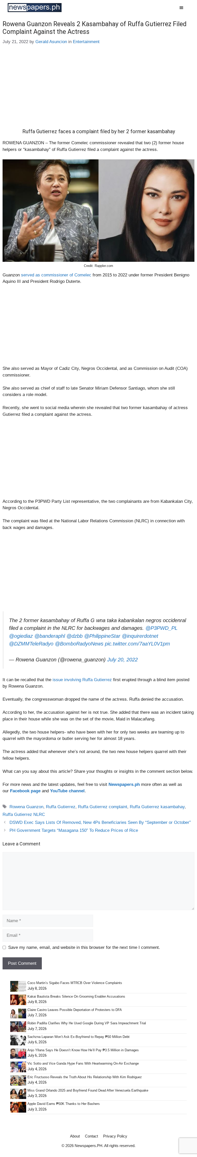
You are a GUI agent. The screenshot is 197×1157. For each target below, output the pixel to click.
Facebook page (25, 790)
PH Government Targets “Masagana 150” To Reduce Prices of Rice (73, 830)
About (75, 1136)
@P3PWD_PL (161, 628)
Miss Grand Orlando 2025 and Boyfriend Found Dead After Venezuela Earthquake (87, 1090)
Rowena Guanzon (26, 806)
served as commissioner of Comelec (57, 275)
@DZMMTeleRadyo (31, 644)
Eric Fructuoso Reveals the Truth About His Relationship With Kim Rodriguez (84, 1077)
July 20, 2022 (122, 659)
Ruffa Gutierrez (60, 806)
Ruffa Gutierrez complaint (102, 806)
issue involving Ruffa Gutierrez (81, 679)
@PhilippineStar (102, 636)
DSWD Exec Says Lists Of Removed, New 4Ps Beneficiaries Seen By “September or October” (100, 822)
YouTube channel (67, 790)
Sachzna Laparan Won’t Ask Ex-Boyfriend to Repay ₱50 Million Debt (78, 1037)
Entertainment (86, 41)
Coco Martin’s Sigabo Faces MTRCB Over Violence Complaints (74, 983)
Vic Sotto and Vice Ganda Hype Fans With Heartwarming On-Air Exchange (83, 1063)
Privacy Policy (115, 1136)
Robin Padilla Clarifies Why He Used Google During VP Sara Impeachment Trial (86, 1023)
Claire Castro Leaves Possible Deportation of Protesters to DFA (74, 1010)
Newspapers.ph (124, 784)
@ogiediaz (21, 636)
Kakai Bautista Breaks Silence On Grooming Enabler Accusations (76, 996)
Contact (91, 1136)
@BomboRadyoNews (79, 644)
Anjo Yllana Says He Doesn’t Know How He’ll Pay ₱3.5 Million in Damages (83, 1050)
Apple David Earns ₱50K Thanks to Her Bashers (63, 1104)
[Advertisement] (98, 90)
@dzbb (74, 636)
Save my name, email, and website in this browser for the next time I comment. (84, 947)
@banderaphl (49, 636)
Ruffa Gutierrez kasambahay (157, 806)
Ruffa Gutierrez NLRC (24, 814)
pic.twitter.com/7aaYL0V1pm (137, 644)
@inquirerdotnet (140, 636)
